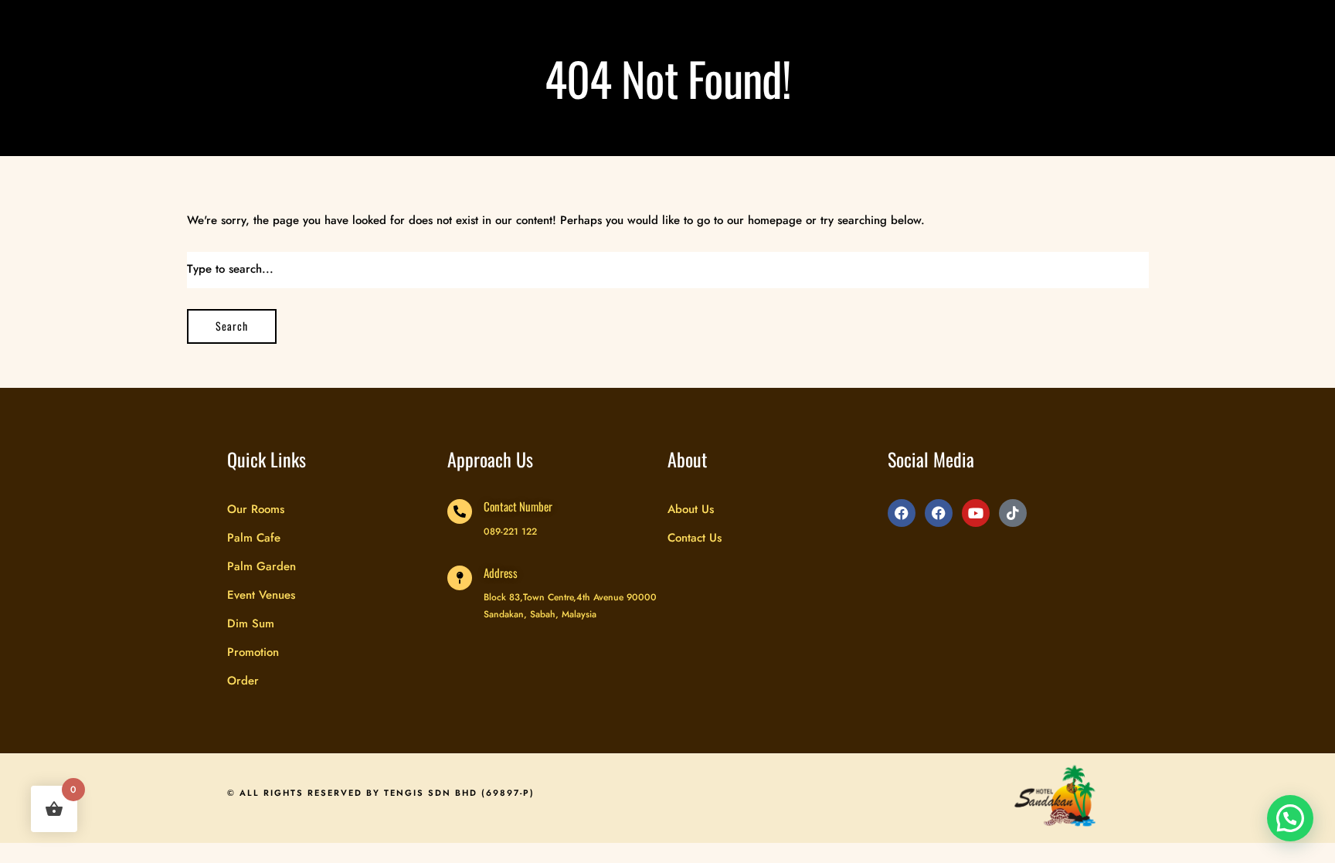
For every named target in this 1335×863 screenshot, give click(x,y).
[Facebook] (901, 513)
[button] (1290, 818)
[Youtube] (976, 513)
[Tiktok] (1013, 513)
